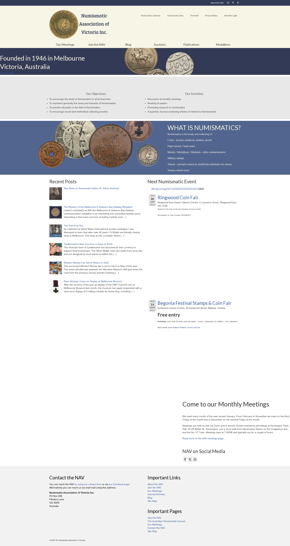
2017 (169, 188)
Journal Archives (156, 494)
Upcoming (160, 188)
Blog (150, 497)
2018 (175, 188)
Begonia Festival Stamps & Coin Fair (194, 303)
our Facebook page (119, 484)
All (152, 188)
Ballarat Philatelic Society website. (186, 327)
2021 (195, 188)
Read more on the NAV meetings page (202, 438)
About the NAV (155, 484)
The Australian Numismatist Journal (166, 521)
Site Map (152, 501)
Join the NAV (154, 487)
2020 (188, 188)
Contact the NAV (156, 528)
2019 (182, 188)
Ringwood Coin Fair (178, 197)
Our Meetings (155, 491)
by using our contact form (88, 484)
